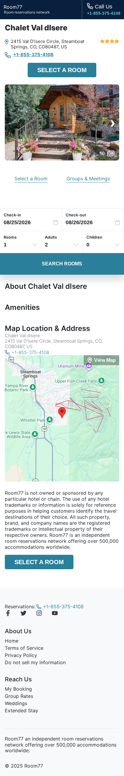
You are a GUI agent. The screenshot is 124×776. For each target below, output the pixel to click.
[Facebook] (8, 614)
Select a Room (62, 70)
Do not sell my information (35, 662)
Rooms (10, 237)
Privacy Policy (21, 655)
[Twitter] (23, 614)
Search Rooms (62, 263)
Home (11, 641)
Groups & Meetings (88, 179)
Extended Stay (21, 710)
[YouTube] (55, 614)
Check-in (12, 214)
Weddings (16, 703)
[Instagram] (39, 614)
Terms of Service (24, 648)
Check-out (76, 214)
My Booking (18, 689)
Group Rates (19, 696)
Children (94, 237)
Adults (51, 237)
